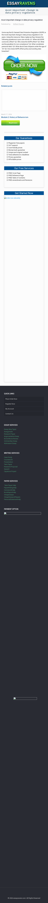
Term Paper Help (10, 485)
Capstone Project (10, 471)
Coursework (8, 460)
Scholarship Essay (10, 441)
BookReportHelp (10, 492)
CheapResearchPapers (12, 497)
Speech (6, 469)
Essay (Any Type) (10, 429)
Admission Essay (10, 443)
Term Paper (8, 464)
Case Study (8, 457)
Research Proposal (10, 467)
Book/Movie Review (11, 439)
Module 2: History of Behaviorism (14, 117)
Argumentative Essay (11, 436)
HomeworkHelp (9, 490)
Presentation (8, 462)
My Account (9, 409)
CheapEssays (9, 495)
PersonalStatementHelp (12, 499)
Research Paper (9, 434)
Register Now (10, 404)
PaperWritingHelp (10, 488)
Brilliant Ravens (18, 24)
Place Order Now (11, 399)
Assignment (8, 432)
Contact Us (9, 414)
